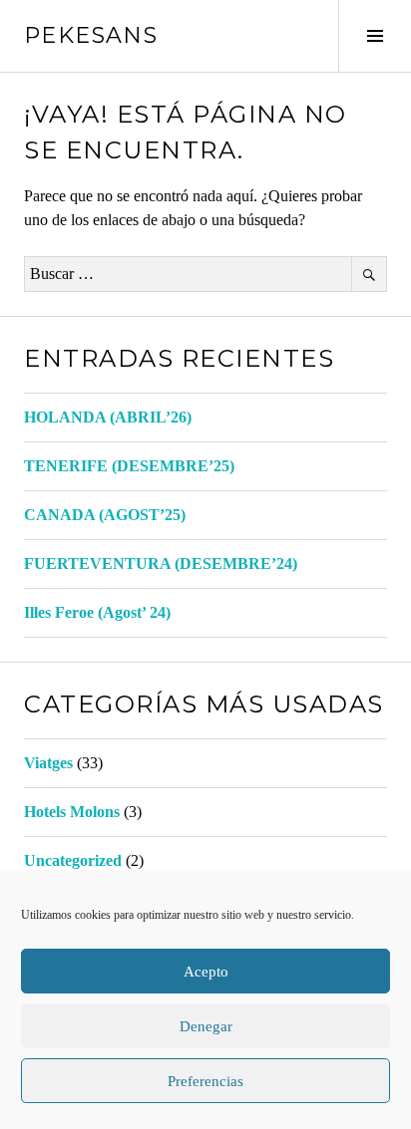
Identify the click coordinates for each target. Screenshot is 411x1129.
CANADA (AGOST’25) (105, 514)
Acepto (206, 972)
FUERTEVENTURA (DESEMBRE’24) (160, 563)
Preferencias (205, 1081)
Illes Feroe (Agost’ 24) (97, 612)
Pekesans (91, 35)
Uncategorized (73, 860)
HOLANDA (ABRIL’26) (108, 417)
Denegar (206, 1026)
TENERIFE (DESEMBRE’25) (129, 465)
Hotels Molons (72, 811)
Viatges (48, 762)
